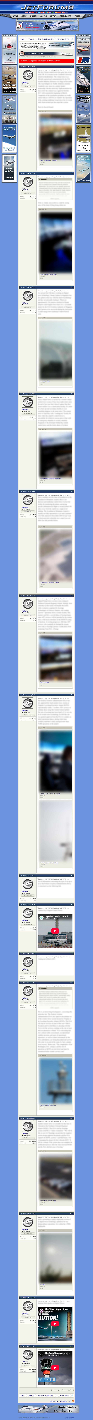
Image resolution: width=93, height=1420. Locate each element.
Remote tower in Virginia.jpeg (48, 1105)
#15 (71, 1346)
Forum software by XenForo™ (34, 1417)
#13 (71, 1214)
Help (60, 1401)
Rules (77, 16)
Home (23, 16)
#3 (71, 287)
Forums (43, 16)
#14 (71, 1297)
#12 (71, 1118)
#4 (71, 394)
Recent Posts (65, 16)
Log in (69, 2)
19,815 (34, 91)
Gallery (33, 16)
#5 (71, 492)
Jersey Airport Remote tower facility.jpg (50, 478)
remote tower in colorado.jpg (48, 1200)
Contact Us (54, 1401)
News (15, 16)
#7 (71, 695)
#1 (71, 66)
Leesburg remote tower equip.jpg (49, 862)
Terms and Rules (69, 1417)
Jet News (45, 56)
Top (69, 1401)
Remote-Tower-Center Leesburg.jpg (50, 793)
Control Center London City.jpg (48, 274)
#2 (71, 173)
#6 (71, 595)
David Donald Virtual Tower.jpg (48, 160)
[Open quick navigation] (72, 39)
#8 (71, 876)
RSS (73, 1401)
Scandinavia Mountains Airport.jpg (49, 582)
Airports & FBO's (32, 56)
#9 (71, 905)
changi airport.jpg (45, 381)
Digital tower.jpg (44, 682)
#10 (71, 953)
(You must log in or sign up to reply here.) (62, 1390)
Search (53, 16)
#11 (71, 982)
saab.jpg (42, 1284)
